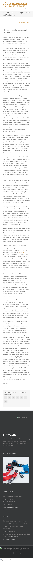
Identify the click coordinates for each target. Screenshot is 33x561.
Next (28, 22)
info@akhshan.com (12, 507)
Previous (22, 22)
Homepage (21, 252)
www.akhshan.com (11, 509)
